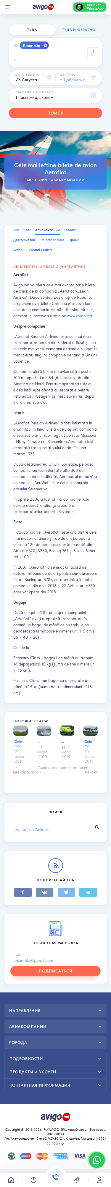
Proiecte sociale (51, 240)
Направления (25, 1010)
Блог (27, 230)
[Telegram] (88, 892)
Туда (32, 30)
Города (70, 230)
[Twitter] (66, 892)
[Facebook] (23, 892)
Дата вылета (26, 74)
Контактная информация (39, 1085)
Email (20, 955)
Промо (74, 240)
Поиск (55, 113)
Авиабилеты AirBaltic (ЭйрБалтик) (49, 267)
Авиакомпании (68, 180)
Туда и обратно (78, 30)
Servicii (18, 250)
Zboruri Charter (40, 250)
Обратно (68, 74)
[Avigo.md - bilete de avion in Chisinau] (55, 1116)
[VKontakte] (45, 892)
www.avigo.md (79, 315)
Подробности (26, 1058)
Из (16, 45)
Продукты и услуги (32, 1072)
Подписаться (56, 971)
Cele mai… (19, 743)
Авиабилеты (77, 1130)
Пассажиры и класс (34, 92)
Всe (16, 230)
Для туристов (24, 240)
